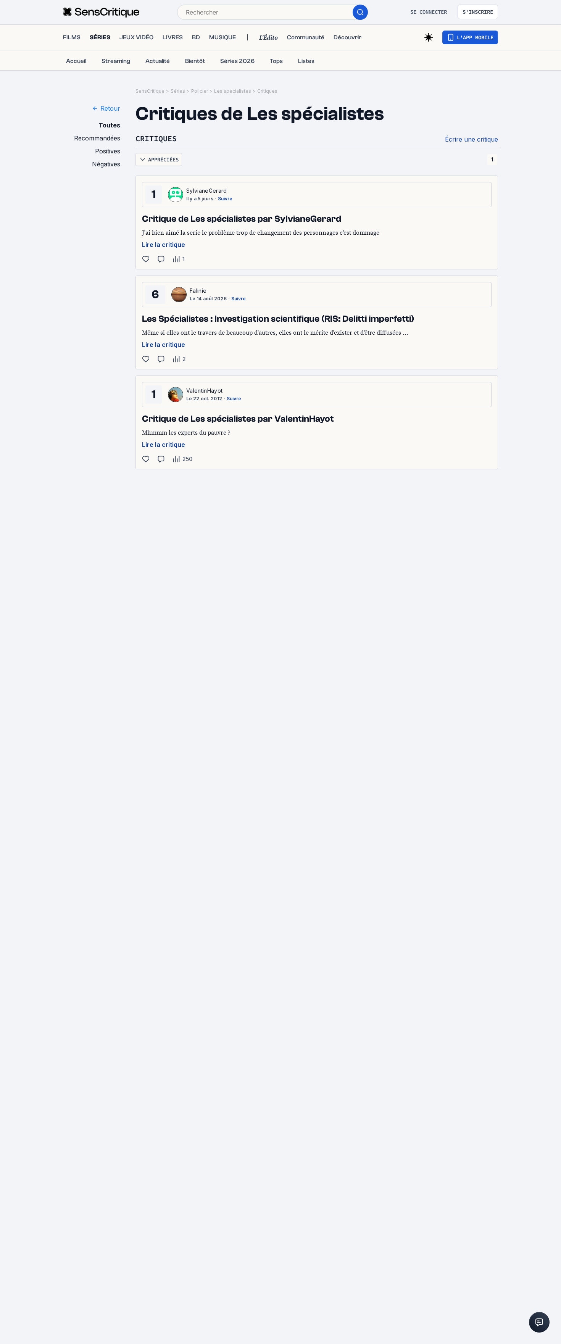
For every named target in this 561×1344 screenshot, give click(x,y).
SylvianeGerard (206, 190)
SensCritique (149, 91)
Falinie (198, 290)
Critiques (267, 91)
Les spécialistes (232, 91)
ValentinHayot (204, 390)
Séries (178, 91)
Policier (199, 91)
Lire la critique (163, 244)
